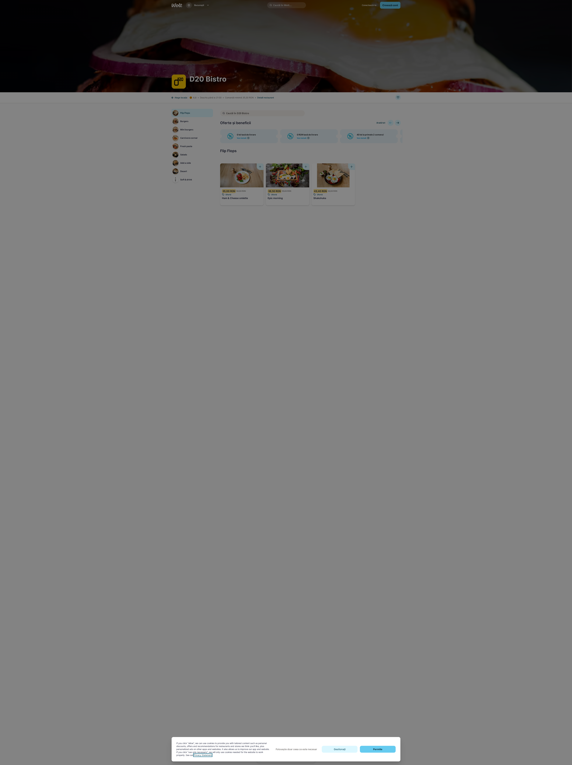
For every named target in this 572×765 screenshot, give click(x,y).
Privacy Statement (203, 755)
